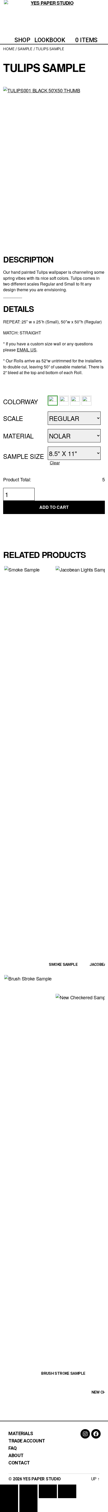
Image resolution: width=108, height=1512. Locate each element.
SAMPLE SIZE (23, 456)
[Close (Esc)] (67, 1491)
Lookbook (49, 40)
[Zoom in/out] (9, 1491)
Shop (22, 40)
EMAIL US (26, 350)
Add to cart (54, 507)
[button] (53, 401)
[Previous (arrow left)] (9, 1505)
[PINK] (75, 400)
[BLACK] (52, 400)
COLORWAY (20, 401)
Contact (19, 1462)
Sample (25, 49)
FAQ (12, 1448)
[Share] (48, 1491)
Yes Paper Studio (42, 1478)
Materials (20, 1433)
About (16, 1455)
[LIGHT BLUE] (64, 400)
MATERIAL (18, 435)
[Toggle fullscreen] (28, 1491)
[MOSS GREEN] (86, 400)
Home (8, 49)
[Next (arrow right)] (28, 1505)
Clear (55, 463)
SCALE (13, 418)
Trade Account (26, 1440)
